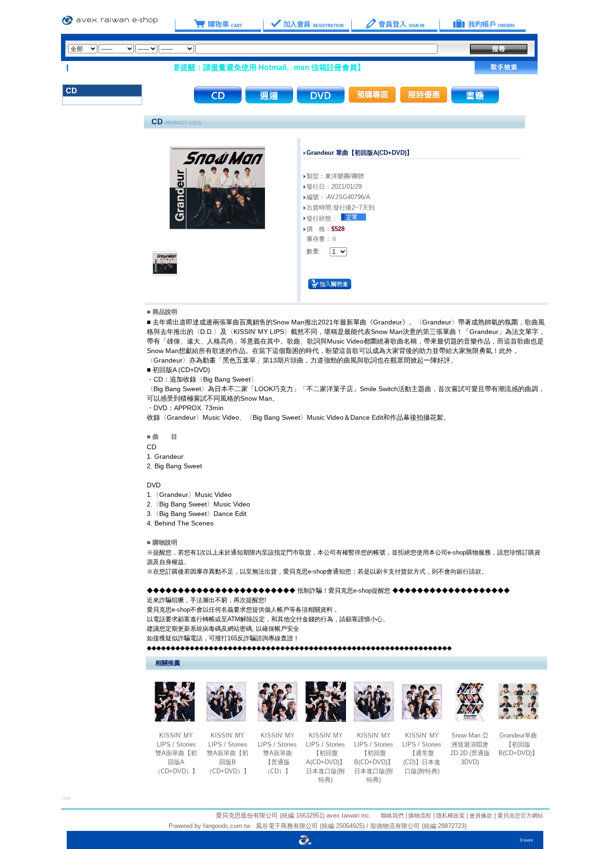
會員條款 (480, 815)
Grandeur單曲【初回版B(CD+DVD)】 (518, 744)
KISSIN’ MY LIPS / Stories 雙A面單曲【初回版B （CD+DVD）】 (228, 753)
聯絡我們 (392, 815)
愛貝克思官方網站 (520, 815)
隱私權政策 (450, 815)
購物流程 (419, 815)
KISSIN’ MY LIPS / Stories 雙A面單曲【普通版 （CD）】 (277, 753)
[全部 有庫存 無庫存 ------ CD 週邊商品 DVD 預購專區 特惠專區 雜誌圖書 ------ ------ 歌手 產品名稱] (252, 48)
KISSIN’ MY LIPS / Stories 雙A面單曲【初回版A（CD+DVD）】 (176, 753)
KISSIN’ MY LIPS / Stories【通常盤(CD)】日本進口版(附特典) (421, 753)
